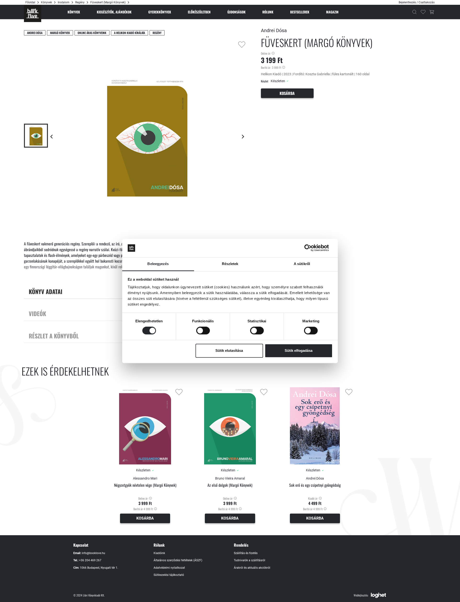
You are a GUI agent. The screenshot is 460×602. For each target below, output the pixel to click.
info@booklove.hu (93, 553)
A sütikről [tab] (302, 264)
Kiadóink (159, 553)
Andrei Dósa (34, 33)
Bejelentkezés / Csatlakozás (417, 2)
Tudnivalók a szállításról (249, 560)
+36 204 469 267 (90, 560)
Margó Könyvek (60, 33)
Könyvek (46, 2)
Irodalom (63, 2)
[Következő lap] (243, 136)
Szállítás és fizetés (246, 553)
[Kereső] (414, 12)
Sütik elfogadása (298, 350)
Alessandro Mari (145, 478)
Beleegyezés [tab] (158, 264)
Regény (80, 2)
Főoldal (30, 2)
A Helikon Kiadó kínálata (129, 33)
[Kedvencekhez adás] (241, 44)
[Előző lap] (51, 136)
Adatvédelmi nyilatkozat (169, 567)
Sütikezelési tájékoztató (169, 575)
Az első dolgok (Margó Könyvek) (229, 485)
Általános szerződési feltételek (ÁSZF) (178, 560)
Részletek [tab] (230, 264)
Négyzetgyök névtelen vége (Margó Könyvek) (145, 485)
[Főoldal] (32, 13)
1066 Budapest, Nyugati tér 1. (99, 567)
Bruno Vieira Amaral (230, 478)
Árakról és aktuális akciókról (252, 567)
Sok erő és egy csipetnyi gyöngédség (315, 485)
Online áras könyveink (92, 33)
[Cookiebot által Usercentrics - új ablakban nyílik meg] (312, 248)
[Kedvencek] (423, 12)
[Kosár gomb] (431, 12)
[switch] (203, 331)
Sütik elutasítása (229, 350)
